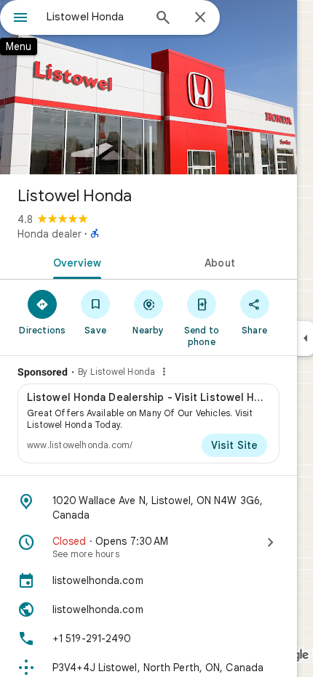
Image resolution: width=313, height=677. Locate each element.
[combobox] (95, 16)
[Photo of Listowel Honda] (148, 87)
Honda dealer (49, 233)
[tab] (74, 261)
